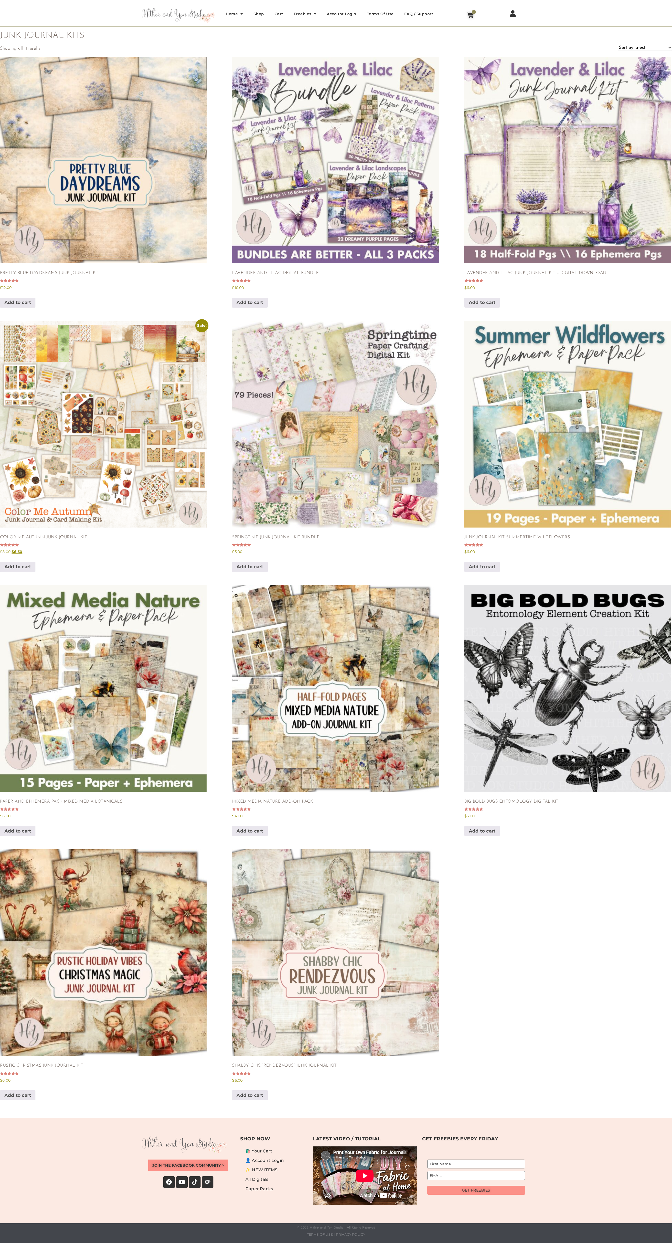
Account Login (341, 14)
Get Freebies (476, 1190)
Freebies (302, 14)
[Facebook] (169, 1182)
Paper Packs (259, 1188)
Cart (279, 14)
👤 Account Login (264, 1160)
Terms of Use (380, 14)
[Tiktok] (195, 1182)
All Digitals (256, 1179)
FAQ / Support (418, 14)
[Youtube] (182, 1182)
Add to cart (17, 302)
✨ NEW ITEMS (261, 1169)
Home (232, 14)
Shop (259, 14)
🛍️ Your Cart (258, 1151)
